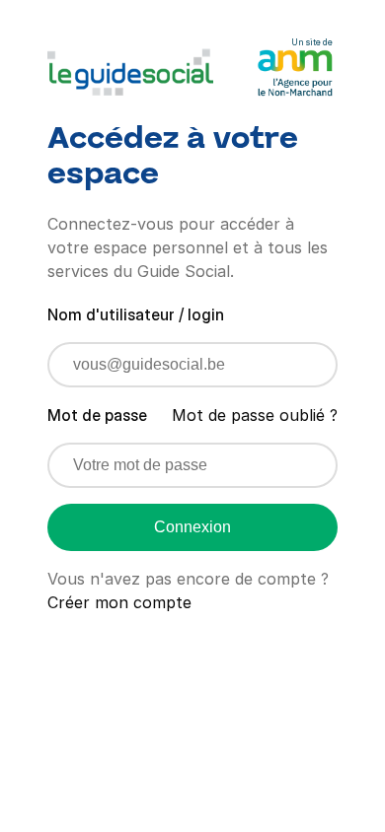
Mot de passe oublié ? (255, 415)
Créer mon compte (119, 602)
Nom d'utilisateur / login (135, 314)
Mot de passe (97, 415)
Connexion (192, 527)
